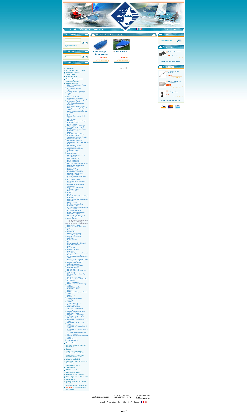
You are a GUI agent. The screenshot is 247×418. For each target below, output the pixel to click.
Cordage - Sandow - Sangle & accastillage (76, 345)
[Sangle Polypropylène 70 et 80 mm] (162, 84)
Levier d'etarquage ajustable (173, 72)
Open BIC (70, 251)
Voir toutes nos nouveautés (170, 101)
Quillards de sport (73, 267)
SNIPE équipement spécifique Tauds (77, 284)
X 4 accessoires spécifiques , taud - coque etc (77, 333)
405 (68, 90)
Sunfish (70, 297)
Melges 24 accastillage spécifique (74, 237)
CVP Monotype (72, 153)
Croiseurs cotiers (73, 152)
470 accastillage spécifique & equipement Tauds (77, 100)
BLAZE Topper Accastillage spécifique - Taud (76, 121)
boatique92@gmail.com (143, 398)
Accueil (73, 29)
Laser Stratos (71, 230)
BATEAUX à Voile (72, 83)
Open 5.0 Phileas (73, 249)
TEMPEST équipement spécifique (74, 299)
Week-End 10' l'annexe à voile (77, 318)
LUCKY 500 (71, 231)
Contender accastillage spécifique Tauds (75, 149)
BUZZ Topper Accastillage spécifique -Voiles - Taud (76, 126)
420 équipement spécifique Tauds (76, 92)
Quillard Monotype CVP (75, 266)
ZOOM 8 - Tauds (72, 340)
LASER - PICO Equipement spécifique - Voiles (76, 212)
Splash (69, 290)
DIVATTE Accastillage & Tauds (77, 163)
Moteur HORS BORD (73, 365)
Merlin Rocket (72, 239)
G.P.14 (69, 192)
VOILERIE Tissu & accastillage (76, 385)
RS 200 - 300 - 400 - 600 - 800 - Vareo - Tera (77, 271)
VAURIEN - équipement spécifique (75, 309)
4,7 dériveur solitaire (74, 88)
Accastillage (70, 68)
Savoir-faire (98, 29)
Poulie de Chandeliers (174, 52)
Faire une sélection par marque (76, 388)
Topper (69, 301)
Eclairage (69, 349)
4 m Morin (70, 86)
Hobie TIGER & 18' (73, 202)
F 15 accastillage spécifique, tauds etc (76, 177)
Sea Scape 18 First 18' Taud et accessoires (77, 279)
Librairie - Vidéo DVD (73, 359)
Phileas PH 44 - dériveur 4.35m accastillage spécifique (77, 260)
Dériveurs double (73, 161)
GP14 (69, 194)
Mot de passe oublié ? (71, 45)
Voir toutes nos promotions (170, 62)
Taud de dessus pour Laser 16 (78, 223)
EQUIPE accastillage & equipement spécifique (75, 170)
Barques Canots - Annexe (74, 79)
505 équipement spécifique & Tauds (77, 108)
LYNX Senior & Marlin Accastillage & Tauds (74, 234)
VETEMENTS (70, 379)
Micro (69, 241)
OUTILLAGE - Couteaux (74, 370)
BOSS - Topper (72, 124)
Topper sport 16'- (73, 305)
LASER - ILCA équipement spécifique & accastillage (76, 216)
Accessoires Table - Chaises (75, 70)
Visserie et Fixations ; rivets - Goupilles (76, 382)
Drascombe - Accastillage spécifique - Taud (76, 165)
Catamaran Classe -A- (74, 140)
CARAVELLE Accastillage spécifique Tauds (75, 134)
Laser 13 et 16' (72, 218)
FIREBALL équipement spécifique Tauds (75, 188)
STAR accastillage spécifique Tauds (77, 292)
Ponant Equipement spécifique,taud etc (74, 263)
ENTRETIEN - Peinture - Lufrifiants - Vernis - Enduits (75, 352)
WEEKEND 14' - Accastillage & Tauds (77, 323)
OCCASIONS (70, 367)
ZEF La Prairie (72, 339)
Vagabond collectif (73, 306)
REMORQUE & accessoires (75, 374)
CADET (69, 132)
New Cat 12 (71, 248)
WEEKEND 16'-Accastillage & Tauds (77, 326)
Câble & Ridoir (71, 343)
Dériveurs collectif (73, 160)
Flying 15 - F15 (72, 191)
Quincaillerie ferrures (73, 372)
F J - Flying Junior (73, 179)
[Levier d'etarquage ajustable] (162, 74)
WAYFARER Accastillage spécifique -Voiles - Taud (75, 315)
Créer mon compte (70, 47)
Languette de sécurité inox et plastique (174, 91)
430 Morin (70, 95)
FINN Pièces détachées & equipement (75, 185)
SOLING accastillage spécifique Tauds (74, 287)
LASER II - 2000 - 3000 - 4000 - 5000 (77, 227)
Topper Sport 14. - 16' (74, 303)
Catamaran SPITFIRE (74, 145)
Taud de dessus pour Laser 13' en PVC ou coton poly (78, 220)
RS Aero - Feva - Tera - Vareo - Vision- (77, 274)
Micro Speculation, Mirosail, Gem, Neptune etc (76, 243)
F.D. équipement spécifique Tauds (76, 182)
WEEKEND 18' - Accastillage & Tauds (77, 330)
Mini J (69, 246)
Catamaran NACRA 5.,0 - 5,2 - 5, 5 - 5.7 (78, 142)
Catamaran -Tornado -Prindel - (77, 137)
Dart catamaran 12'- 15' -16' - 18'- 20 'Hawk (76, 155)
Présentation (84, 29)
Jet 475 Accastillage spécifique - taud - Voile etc (77, 208)
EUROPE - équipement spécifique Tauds (75, 173)
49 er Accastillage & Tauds (76, 106)
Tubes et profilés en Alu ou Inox (77, 377)
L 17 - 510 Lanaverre (74, 210)
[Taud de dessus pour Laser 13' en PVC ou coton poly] (101, 44)
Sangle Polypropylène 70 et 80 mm (174, 82)
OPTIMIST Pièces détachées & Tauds (77, 256)
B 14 (68, 114)
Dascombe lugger (73, 158)
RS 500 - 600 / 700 (73, 269)
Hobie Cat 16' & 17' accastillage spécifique (77, 199)
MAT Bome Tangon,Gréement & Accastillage (76, 362)
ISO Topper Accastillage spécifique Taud (75, 204)
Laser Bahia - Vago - (74, 225)
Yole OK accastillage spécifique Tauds (78, 336)
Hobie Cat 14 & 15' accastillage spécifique (77, 196)
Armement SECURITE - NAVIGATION (74, 73)
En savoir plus (103, 60)
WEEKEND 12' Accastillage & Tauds (77, 320)
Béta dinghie (71, 119)
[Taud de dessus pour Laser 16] (121, 44)
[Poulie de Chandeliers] (162, 54)
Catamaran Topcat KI (74, 147)
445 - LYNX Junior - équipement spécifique (75, 97)
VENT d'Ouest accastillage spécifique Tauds (76, 312)
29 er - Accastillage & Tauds (76, 85)
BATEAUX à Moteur (72, 81)
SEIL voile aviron (73, 282)
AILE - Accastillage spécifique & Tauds (77, 111)
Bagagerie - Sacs (71, 76)
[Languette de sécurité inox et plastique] (162, 93)
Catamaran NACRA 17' (74, 139)
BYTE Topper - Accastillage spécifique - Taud (76, 129)
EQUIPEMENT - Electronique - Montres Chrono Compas (76, 355)
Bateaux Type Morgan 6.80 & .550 (76, 116)
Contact (174, 29)
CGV (166, 29)
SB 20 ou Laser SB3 (74, 277)
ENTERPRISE (71, 168)
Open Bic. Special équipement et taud (77, 253)
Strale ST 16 (71, 295)
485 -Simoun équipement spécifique (75, 103)
